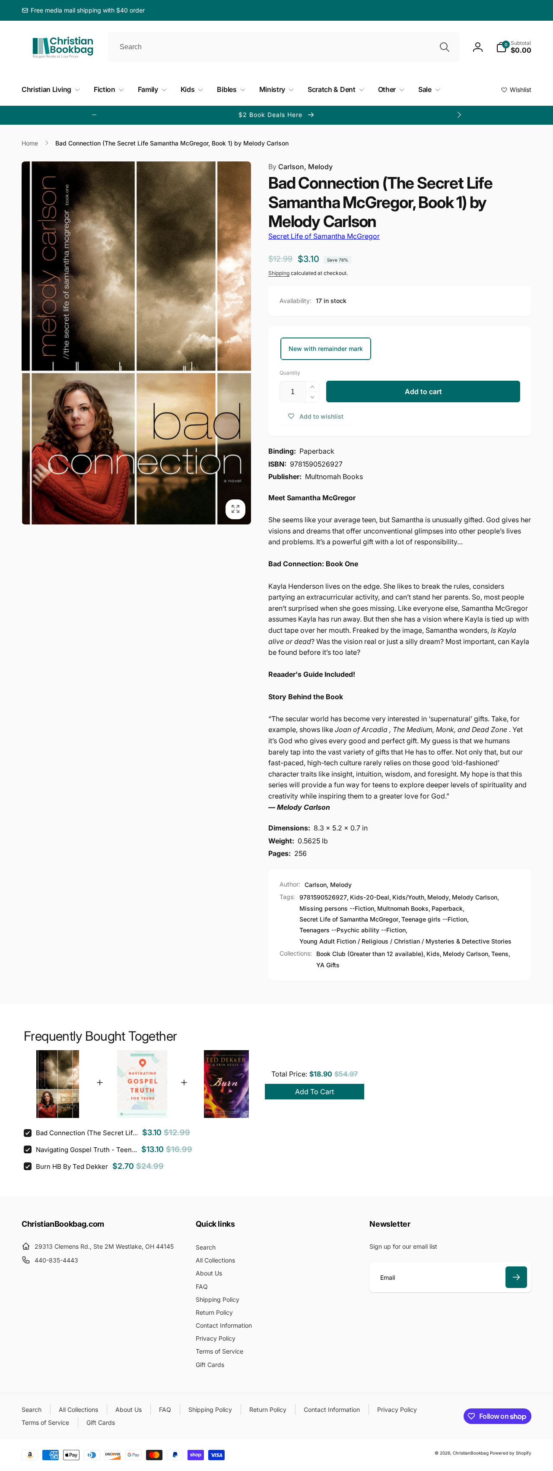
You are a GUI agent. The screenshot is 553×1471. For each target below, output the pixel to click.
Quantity (290, 373)
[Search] (444, 47)
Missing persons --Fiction (336, 908)
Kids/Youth (408, 897)
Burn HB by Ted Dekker (72, 1166)
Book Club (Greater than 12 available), (370, 953)
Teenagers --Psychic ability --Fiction (352, 930)
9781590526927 (323, 897)
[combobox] (284, 47)
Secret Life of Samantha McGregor (324, 236)
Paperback (447, 908)
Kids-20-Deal (369, 897)
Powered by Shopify (510, 1452)
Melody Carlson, (466, 953)
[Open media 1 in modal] (136, 343)
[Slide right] (459, 115)
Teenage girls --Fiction (434, 919)
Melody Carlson (474, 897)
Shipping (278, 273)
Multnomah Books (403, 908)
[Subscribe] (516, 1277)
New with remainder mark (326, 348)
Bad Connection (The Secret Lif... (87, 1133)
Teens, (500, 953)
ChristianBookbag (471, 1452)
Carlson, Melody (300, 166)
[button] (513, 47)
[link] (83, 10)
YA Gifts (328, 965)
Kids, (434, 953)
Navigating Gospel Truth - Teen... (86, 1150)
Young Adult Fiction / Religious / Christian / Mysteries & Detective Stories (405, 941)
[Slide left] (94, 115)
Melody (438, 897)
